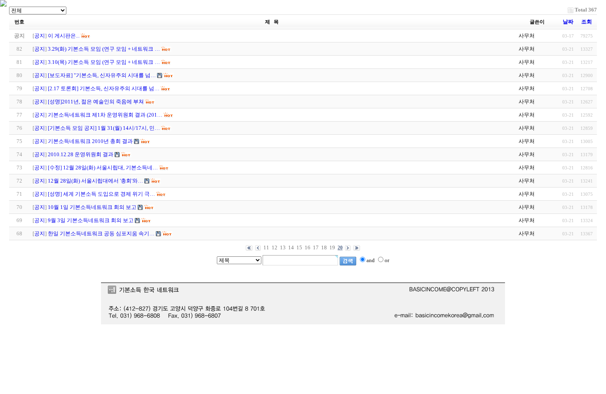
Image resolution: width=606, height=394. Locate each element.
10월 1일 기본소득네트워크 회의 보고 (92, 207)
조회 (586, 22)
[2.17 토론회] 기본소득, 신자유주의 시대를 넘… (104, 88)
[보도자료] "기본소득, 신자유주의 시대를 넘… (102, 75)
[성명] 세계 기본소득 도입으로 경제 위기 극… (101, 194)
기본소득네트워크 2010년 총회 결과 (90, 141)
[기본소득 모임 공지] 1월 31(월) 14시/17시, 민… (104, 128)
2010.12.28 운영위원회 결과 (80, 154)
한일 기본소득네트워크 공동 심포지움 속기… (101, 233)
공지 (39, 36)
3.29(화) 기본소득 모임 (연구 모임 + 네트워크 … (104, 49)
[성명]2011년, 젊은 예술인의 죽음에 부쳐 (96, 101)
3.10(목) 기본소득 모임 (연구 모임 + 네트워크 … (104, 62)
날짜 (568, 22)
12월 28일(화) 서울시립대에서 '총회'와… (95, 181)
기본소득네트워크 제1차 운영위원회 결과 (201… (105, 115)
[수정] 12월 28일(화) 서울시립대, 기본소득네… (103, 167)
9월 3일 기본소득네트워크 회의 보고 (91, 220)
